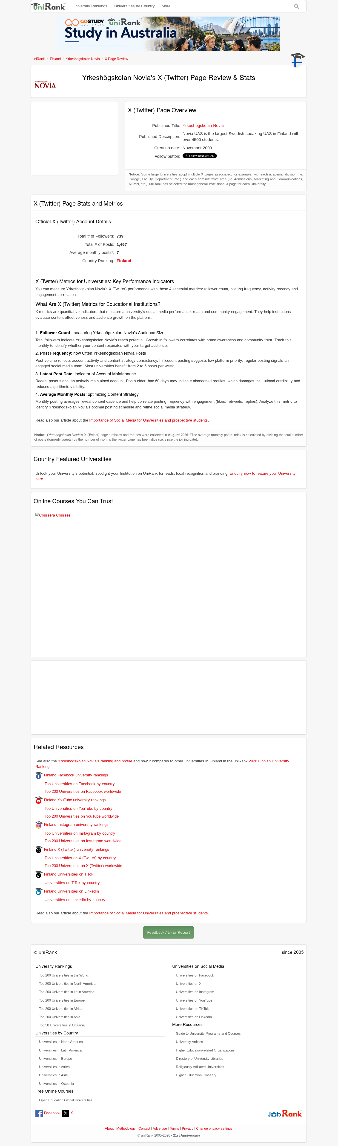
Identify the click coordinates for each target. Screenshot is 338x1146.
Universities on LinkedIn (194, 1017)
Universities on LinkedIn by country (70, 900)
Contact (144, 1128)
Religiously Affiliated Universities (200, 1067)
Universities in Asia (53, 1075)
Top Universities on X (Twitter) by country (75, 858)
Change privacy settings (214, 1128)
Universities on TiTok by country (67, 883)
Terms (174, 1128)
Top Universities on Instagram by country (75, 833)
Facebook (52, 1113)
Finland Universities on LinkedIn (71, 891)
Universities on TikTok (192, 1009)
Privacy (187, 1128)
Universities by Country (134, 6)
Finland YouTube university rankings (74, 800)
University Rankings (90, 6)
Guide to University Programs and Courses (208, 1033)
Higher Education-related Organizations (205, 1050)
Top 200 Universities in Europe (62, 1000)
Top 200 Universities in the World (63, 975)
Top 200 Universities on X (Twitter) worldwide (78, 866)
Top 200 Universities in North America (67, 983)
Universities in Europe (55, 1058)
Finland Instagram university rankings (76, 824)
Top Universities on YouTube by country (73, 808)
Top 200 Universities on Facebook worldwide (78, 791)
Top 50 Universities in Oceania (62, 1025)
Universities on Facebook (195, 975)
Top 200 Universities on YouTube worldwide (77, 816)
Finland (124, 260)
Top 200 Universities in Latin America (66, 992)
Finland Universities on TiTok (68, 874)
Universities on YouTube (194, 1000)
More (166, 6)
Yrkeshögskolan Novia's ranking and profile (95, 761)
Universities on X (188, 983)
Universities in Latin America (60, 1050)
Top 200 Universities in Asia (59, 1017)
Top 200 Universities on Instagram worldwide (78, 841)
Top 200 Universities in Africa (60, 1009)
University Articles (189, 1042)
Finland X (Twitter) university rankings (76, 849)
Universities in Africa (54, 1067)
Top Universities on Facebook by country (75, 784)
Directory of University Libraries (199, 1058)
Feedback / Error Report (168, 932)
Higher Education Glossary (196, 1075)
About (109, 1128)
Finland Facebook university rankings (75, 775)
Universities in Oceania (56, 1084)
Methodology (126, 1128)
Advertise (160, 1128)
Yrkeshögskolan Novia (203, 125)
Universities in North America (61, 1042)
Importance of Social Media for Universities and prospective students (148, 420)
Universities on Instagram (195, 992)
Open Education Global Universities (65, 1100)
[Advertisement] (74, 138)
